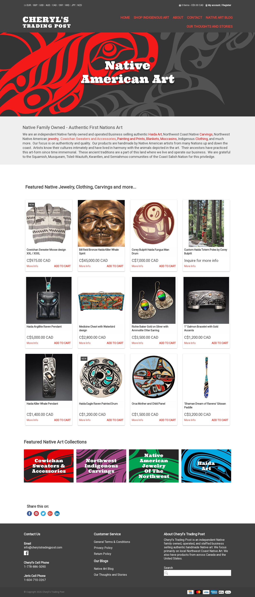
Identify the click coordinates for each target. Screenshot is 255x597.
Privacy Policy (103, 548)
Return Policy (102, 554)
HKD (67, 5)
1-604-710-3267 (35, 580)
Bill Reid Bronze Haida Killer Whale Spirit (99, 251)
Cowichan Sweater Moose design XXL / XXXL (46, 251)
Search (168, 568)
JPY (73, 5)
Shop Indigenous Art (151, 17)
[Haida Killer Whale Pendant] (48, 377)
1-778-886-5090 (35, 566)
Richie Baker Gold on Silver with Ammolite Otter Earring (150, 328)
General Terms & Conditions (112, 542)
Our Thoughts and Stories (210, 26)
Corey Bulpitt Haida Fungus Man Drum (150, 251)
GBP (35, 5)
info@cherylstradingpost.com (43, 547)
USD (41, 5)
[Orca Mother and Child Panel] (153, 377)
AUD (48, 5)
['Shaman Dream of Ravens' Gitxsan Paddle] (206, 377)
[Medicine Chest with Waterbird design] (101, 300)
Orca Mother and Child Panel (148, 403)
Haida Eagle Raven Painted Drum (98, 403)
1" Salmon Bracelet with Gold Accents (201, 328)
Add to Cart (62, 266)
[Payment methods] (190, 592)
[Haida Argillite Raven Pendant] (48, 300)
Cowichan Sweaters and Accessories (88, 139)
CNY (61, 5)
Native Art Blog (219, 17)
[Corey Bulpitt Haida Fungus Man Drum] (153, 223)
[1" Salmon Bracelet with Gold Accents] (206, 300)
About (178, 17)
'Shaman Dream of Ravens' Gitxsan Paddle (205, 405)
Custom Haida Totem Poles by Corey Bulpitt (205, 251)
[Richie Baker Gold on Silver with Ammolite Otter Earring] (153, 300)
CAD (54, 5)
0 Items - (192, 5)
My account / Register (219, 5)
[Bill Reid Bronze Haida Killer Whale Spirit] (101, 223)
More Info (32, 266)
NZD (79, 5)
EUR (29, 5)
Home (125, 17)
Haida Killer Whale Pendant (42, 403)
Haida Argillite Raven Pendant (44, 326)
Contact (194, 17)
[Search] (167, 573)
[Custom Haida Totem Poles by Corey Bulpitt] (206, 223)
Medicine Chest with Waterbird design (97, 328)
